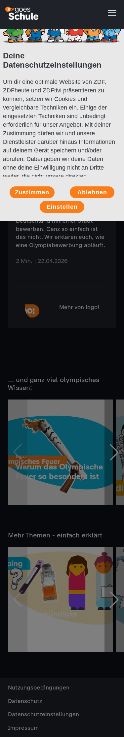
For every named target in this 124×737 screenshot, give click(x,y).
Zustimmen (32, 192)
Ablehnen (92, 192)
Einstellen (62, 207)
